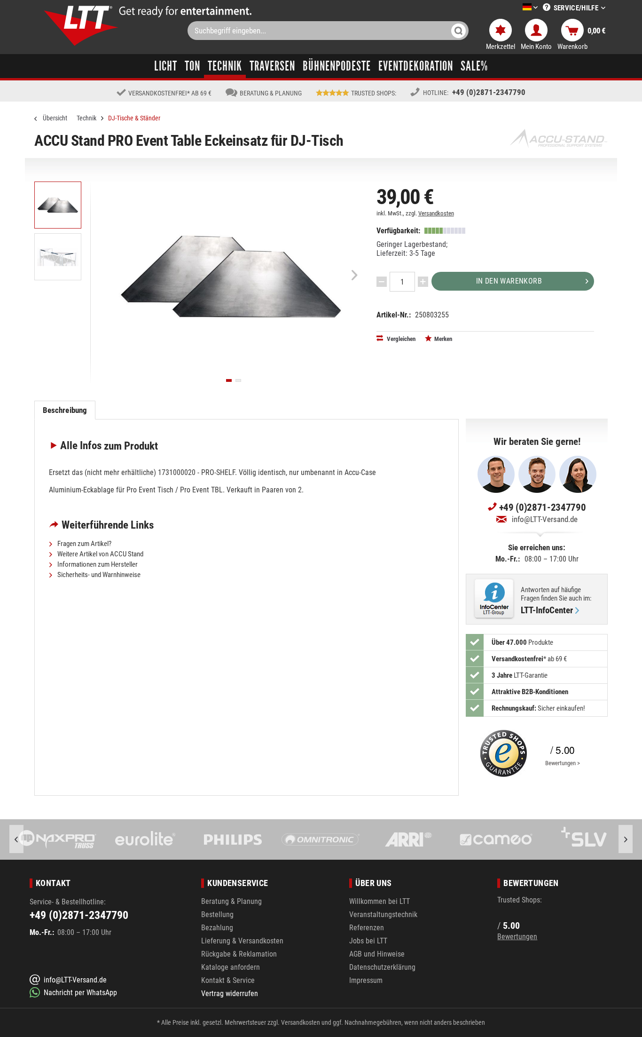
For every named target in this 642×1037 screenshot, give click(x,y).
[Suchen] (458, 30)
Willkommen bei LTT (379, 901)
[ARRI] (408, 839)
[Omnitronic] (321, 839)
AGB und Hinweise (377, 954)
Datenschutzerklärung (382, 967)
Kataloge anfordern (230, 967)
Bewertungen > (562, 763)
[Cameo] (496, 839)
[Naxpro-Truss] (58, 839)
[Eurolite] (145, 839)
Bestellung (217, 914)
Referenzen (366, 927)
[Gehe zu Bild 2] (238, 380)
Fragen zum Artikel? (83, 543)
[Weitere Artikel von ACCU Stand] (558, 138)
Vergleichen (400, 338)
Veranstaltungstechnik (383, 914)
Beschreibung (65, 410)
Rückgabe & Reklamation (239, 954)
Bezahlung (217, 927)
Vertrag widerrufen (229, 993)
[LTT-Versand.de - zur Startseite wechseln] (81, 26)
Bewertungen (517, 936)
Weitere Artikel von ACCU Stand (99, 554)
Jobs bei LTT (368, 940)
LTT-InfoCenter (547, 610)
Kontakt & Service (228, 980)
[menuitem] (516, 8)
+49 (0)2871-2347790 (488, 92)
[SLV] (584, 839)
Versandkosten (436, 213)
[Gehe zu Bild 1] (229, 380)
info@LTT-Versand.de (545, 519)
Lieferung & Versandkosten (242, 940)
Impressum (366, 980)
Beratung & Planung (231, 901)
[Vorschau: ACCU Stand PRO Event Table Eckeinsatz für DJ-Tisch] (57, 205)
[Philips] (233, 839)
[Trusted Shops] (501, 753)
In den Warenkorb (509, 281)
